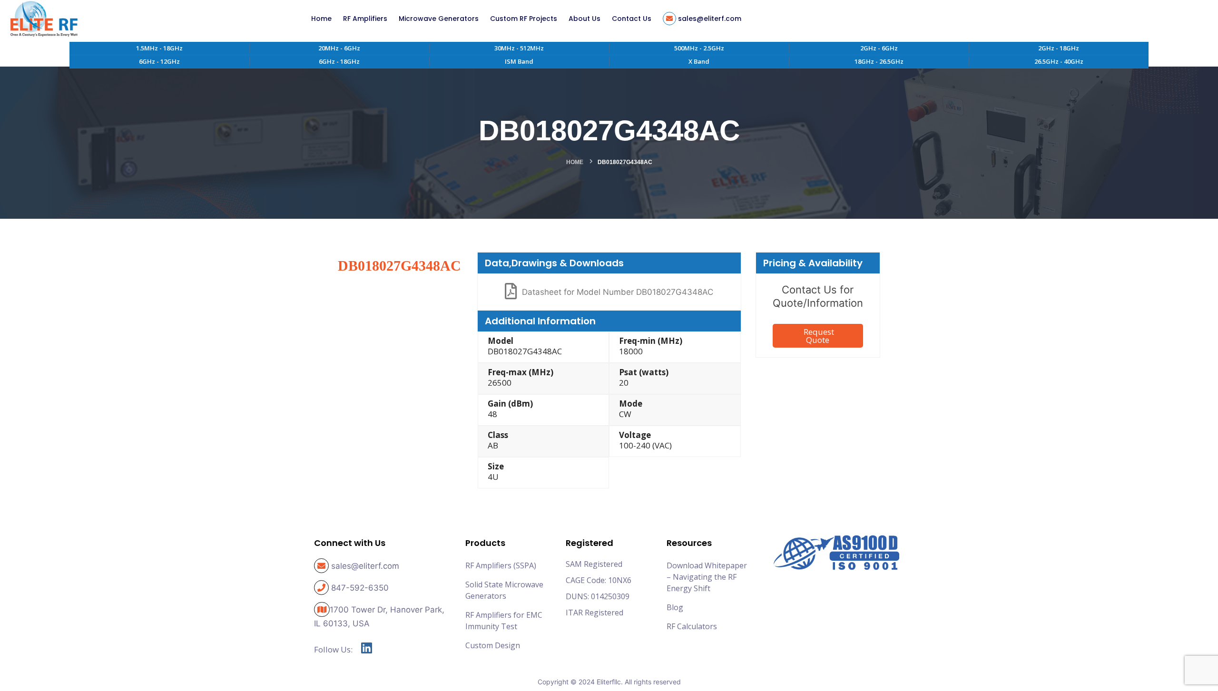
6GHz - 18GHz (339, 61)
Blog (675, 607)
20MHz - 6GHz (339, 48)
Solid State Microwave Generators (504, 590)
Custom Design (492, 645)
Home (574, 162)
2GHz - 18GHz (1058, 48)
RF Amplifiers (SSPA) (500, 565)
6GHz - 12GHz (159, 61)
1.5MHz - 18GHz (159, 48)
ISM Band (519, 61)
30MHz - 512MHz (519, 48)
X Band (698, 61)
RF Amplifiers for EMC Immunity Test (503, 621)
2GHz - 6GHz (879, 48)
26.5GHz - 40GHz (1058, 61)
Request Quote (819, 335)
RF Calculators (692, 626)
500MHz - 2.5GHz (699, 48)
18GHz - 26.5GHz (879, 61)
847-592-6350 (360, 588)
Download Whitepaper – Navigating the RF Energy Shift (707, 577)
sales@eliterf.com (365, 566)
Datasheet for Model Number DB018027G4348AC (617, 292)
